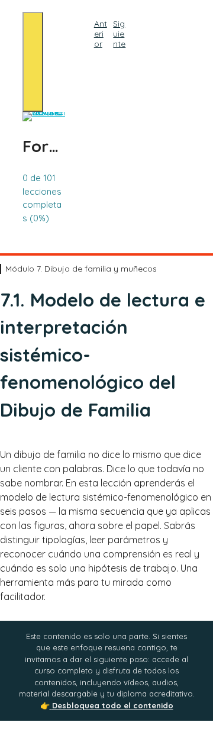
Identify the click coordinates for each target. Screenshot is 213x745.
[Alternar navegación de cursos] (92, 63)
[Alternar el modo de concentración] (32, 62)
